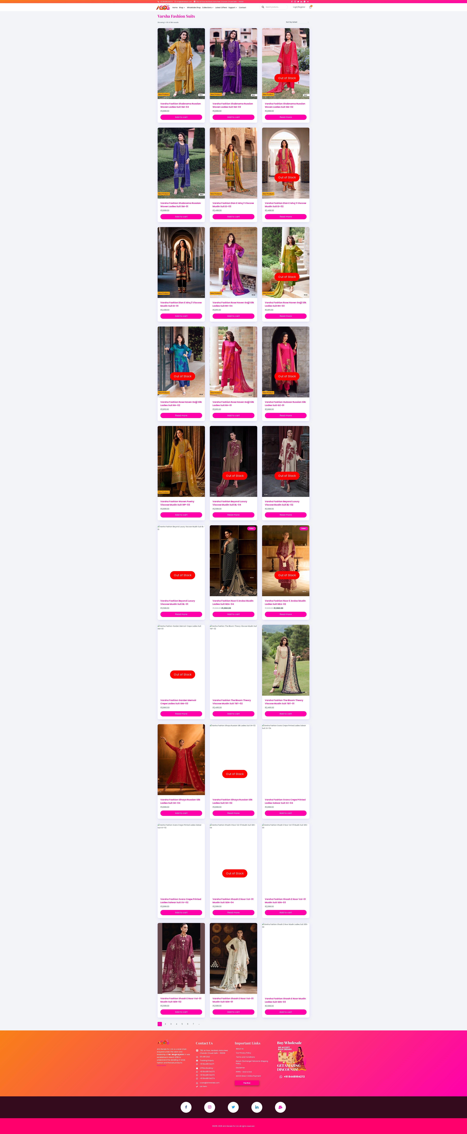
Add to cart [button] (181, 117)
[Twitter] (298, 1)
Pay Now (246, 1083)
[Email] (280, 1107)
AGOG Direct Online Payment (248, 1076)
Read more (286, 117)
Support (232, 7)
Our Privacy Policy (243, 1053)
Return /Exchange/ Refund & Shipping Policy (252, 1062)
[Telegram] (308, 1)
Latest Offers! (221, 7)
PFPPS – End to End (244, 1072)
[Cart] (310, 7)
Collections (207, 7)
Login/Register (299, 7)
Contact (242, 7)
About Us (239, 1049)
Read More (161, 1065)
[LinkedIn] (301, 1)
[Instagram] (295, 1)
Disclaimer (240, 1067)
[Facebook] (292, 1)
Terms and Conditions (245, 1057)
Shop (181, 7)
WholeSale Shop (194, 7)
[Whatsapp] (304, 1)
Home (175, 7)
